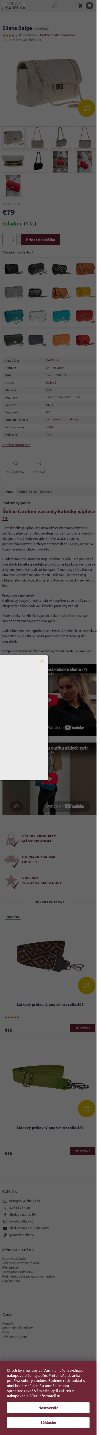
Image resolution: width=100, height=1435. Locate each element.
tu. (59, 1396)
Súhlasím (48, 1422)
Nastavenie (48, 1407)
